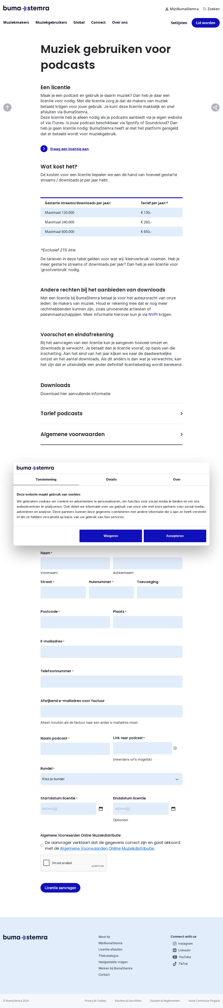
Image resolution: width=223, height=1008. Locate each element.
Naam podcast (55, 738)
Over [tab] (177, 479)
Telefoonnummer (57, 671)
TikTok (183, 963)
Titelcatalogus (108, 955)
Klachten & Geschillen (128, 1001)
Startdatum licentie (59, 798)
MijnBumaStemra (184, 9)
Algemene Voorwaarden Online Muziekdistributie (107, 848)
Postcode (50, 611)
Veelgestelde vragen (113, 962)
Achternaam (123, 572)
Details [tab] (111, 479)
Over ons (120, 22)
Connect (98, 22)
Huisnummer (101, 581)
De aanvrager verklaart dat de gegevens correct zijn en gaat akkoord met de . (112, 845)
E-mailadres (52, 641)
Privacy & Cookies (95, 1001)
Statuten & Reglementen (165, 1001)
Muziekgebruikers (51, 22)
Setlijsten (179, 22)
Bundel (48, 768)
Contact (104, 974)
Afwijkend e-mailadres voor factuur (73, 700)
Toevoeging (147, 581)
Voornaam (49, 572)
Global (79, 22)
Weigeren (111, 536)
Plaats (120, 611)
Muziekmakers (16, 22)
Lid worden (205, 22)
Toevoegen (175, 748)
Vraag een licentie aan (69, 149)
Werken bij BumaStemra (115, 968)
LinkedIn (184, 950)
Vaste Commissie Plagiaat (204, 1001)
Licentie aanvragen (60, 888)
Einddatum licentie (129, 798)
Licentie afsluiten (110, 949)
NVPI (153, 314)
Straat (47, 581)
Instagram (185, 943)
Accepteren (175, 536)
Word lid (104, 937)
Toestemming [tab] (46, 479)
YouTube (185, 957)
